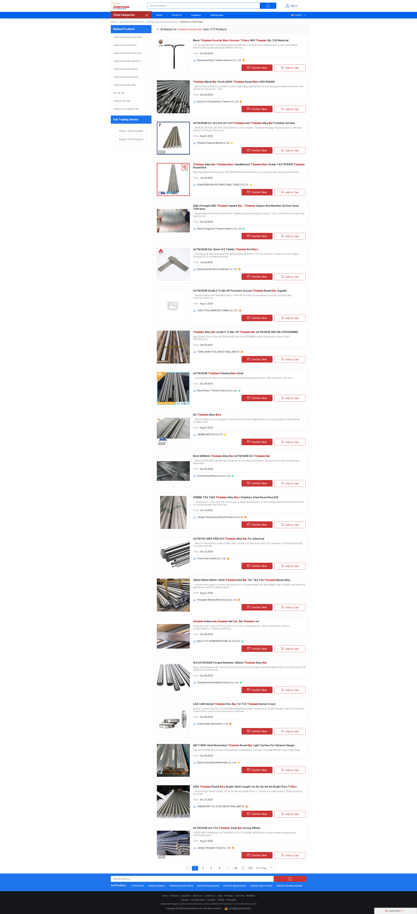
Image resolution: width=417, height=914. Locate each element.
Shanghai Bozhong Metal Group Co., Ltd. (218, 682)
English (298, 15)
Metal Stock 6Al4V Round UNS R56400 (233, 81)
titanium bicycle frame (168, 885)
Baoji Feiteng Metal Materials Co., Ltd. (216, 762)
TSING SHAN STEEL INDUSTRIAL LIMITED (218, 351)
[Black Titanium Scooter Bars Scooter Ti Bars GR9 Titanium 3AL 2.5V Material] (173, 55)
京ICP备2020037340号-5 (240, 908)
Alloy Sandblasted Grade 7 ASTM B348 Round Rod (249, 166)
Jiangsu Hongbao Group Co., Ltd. (214, 847)
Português (231, 900)
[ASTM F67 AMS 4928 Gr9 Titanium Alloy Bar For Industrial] (173, 553)
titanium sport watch (248, 885)
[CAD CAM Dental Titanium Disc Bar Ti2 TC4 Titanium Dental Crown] (173, 719)
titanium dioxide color (125, 85)
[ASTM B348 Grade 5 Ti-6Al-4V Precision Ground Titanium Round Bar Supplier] (173, 305)
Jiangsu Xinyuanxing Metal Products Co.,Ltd (220, 517)
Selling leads (216, 15)
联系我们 (251, 896)
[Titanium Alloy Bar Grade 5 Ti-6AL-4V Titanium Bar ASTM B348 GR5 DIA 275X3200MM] (173, 347)
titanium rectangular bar (126, 109)
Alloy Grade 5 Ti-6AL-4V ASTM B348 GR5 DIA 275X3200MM (245, 332)
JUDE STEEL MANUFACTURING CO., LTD (217, 310)
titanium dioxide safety (126, 69)
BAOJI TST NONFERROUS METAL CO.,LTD (218, 641)
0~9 (254, 904)
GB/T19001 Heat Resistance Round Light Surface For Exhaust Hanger (244, 745)
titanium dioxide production (128, 37)
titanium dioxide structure (127, 53)
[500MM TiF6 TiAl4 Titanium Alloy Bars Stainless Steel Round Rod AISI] (173, 512)
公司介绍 (240, 896)
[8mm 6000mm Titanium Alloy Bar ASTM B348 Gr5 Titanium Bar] (173, 471)
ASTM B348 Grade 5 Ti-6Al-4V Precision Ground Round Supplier (240, 290)
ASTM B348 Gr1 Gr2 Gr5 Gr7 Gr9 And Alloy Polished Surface (244, 123)
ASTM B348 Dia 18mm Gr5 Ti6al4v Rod (225, 249)
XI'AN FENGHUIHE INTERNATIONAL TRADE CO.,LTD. (222, 184)
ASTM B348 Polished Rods (218, 373)
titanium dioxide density (126, 77)
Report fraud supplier (131, 130)
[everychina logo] (120, 5)
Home (159, 15)
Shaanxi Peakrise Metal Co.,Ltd (213, 143)
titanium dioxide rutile (304, 885)
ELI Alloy (207, 414)
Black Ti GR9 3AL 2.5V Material (240, 40)
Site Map (228, 896)
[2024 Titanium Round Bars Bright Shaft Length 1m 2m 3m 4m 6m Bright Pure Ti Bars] (173, 801)
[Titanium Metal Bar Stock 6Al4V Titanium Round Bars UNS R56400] (173, 96)
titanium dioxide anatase (276, 885)
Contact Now (259, 67)
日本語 (221, 900)
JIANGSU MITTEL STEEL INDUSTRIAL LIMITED (220, 806)
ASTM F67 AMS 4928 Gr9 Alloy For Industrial (228, 538)
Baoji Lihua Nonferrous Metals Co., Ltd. (217, 269)
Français (185, 900)
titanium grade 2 (143, 885)
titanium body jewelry (195, 885)
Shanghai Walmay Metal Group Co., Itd (217, 599)
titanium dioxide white (125, 45)
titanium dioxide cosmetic (127, 61)
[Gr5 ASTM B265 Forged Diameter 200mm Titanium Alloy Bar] (173, 677)
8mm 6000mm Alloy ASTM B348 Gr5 (231, 456)
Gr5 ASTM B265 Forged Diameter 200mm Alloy (230, 662)
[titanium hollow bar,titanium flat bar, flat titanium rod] (173, 636)
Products (177, 15)
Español (211, 900)
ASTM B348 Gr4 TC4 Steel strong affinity (226, 828)
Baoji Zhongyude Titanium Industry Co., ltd (219, 228)
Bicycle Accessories (167, 22)
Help (219, 896)
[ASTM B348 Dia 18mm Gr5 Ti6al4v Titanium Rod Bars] (173, 264)
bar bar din (119, 93)
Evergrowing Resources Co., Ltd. (214, 475)
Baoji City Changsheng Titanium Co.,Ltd (217, 101)
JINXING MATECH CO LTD (210, 434)
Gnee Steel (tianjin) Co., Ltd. (211, 558)
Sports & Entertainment (131, 22)
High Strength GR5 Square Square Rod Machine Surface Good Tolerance (246, 207)
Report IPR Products (131, 139)
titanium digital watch (221, 885)
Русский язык (198, 900)
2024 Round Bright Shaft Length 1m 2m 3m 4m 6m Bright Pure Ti (245, 786)
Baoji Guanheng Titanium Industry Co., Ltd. (219, 60)
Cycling (150, 22)
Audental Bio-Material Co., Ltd (212, 723)
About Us (197, 896)
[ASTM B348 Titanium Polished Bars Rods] (173, 388)
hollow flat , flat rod (226, 621)
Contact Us (209, 896)
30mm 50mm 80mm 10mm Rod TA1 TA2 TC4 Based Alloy (241, 580)
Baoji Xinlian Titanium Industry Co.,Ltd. (217, 390)
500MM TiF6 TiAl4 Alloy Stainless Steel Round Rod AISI (235, 497)
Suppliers (196, 15)
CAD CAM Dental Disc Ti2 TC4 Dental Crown (234, 704)
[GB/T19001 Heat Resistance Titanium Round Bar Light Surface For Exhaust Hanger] (173, 760)
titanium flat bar (122, 101)
